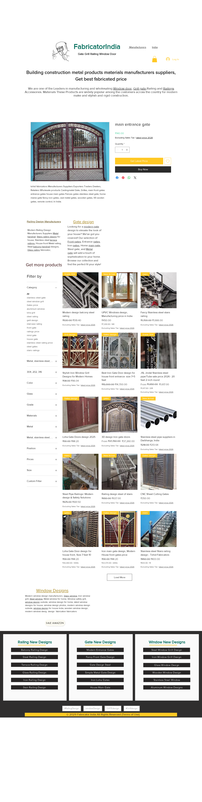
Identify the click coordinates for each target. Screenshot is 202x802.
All (28, 294)
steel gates (32, 346)
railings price (33, 331)
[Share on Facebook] (117, 178)
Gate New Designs (100, 642)
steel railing (32, 316)
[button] (154, 59)
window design (32, 602)
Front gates (74, 241)
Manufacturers (137, 47)
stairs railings (33, 350)
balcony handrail (41, 246)
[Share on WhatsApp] (129, 178)
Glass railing (33, 250)
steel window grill (35, 301)
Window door (122, 88)
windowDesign (93, 708)
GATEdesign (113, 708)
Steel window (36, 599)
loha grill (31, 312)
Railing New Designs (35, 642)
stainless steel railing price (40, 342)
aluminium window (36, 309)
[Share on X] (135, 178)
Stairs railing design (47, 236)
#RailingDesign (71, 708)
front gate (31, 327)
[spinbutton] (122, 150)
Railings (168, 88)
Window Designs (52, 590)
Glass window (70, 596)
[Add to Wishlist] (167, 161)
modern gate (91, 226)
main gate (94, 245)
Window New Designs (167, 642)
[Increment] (127, 150)
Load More (119, 577)
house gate (32, 339)
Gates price (32, 305)
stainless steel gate (36, 297)
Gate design (83, 221)
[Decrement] (117, 150)
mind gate (31, 335)
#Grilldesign (132, 708)
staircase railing (34, 324)
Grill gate (139, 88)
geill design (32, 320)
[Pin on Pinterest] (123, 178)
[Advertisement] (23, 20)
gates (96, 241)
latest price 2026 (144, 137)
